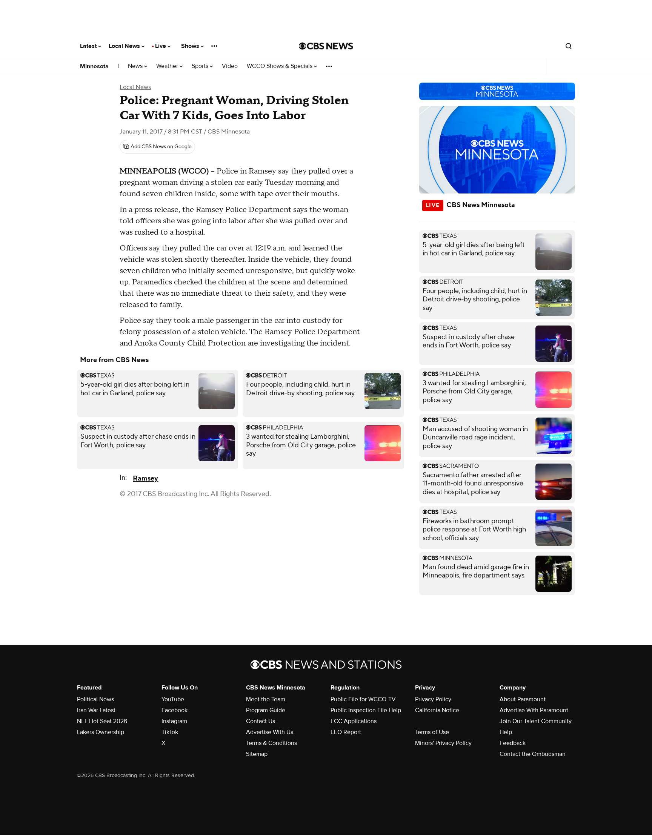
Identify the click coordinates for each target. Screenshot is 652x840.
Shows (191, 46)
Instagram (174, 721)
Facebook (174, 710)
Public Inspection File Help (366, 710)
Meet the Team (265, 699)
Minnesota (94, 66)
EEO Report (346, 732)
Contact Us (260, 721)
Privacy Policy (433, 699)
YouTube (172, 699)
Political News (95, 699)
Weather (168, 66)
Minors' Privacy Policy (443, 743)
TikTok (169, 732)
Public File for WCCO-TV (363, 699)
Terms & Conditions (271, 743)
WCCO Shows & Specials (280, 66)
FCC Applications (354, 721)
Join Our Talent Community (536, 721)
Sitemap (257, 754)
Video (230, 66)
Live (161, 46)
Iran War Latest (96, 710)
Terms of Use (432, 732)
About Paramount (523, 699)
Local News (125, 46)
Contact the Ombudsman (533, 754)
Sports (201, 66)
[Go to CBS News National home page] (326, 46)
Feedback (513, 743)
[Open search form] (568, 46)
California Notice (437, 710)
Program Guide (265, 710)
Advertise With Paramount (534, 710)
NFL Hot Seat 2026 (102, 721)
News (136, 66)
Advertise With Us (269, 732)
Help (506, 732)
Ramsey (145, 478)
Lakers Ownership (100, 732)
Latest (89, 46)
